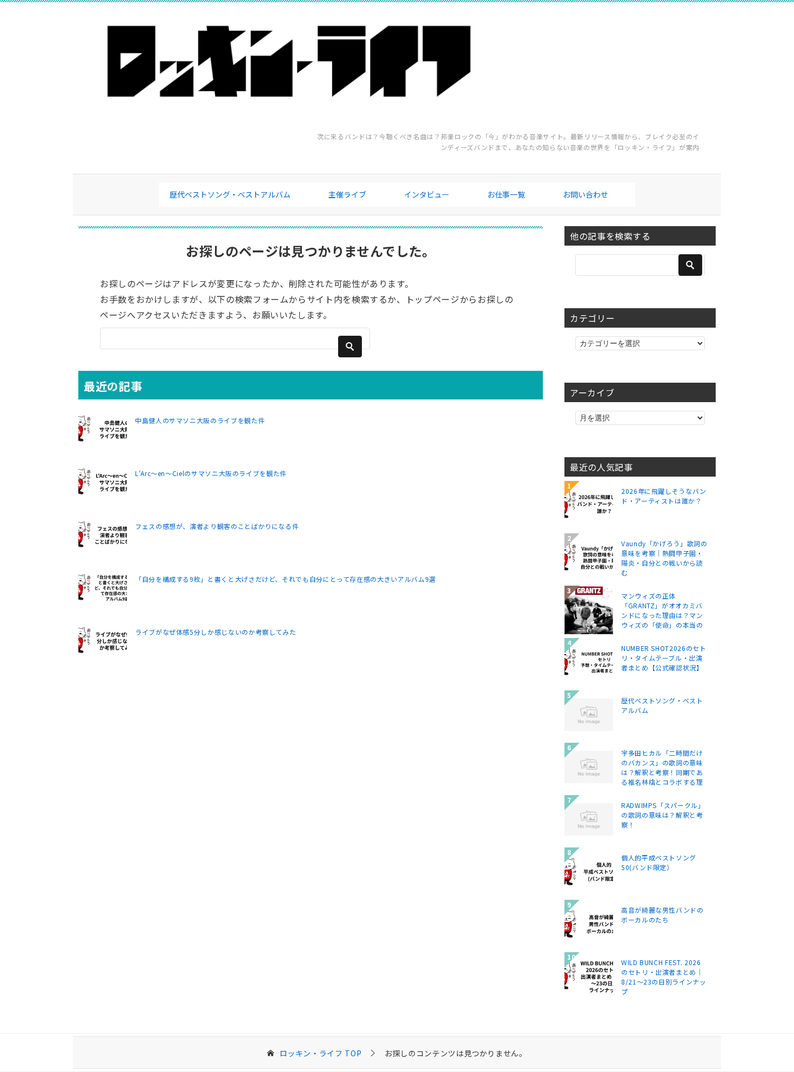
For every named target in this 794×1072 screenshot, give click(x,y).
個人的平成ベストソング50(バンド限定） (658, 862)
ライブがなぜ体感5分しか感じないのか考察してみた (215, 631)
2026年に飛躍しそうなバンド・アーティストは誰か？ (663, 495)
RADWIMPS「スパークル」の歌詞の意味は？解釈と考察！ (663, 814)
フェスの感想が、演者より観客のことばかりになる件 (217, 526)
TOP (321, 1053)
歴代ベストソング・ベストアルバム (230, 194)
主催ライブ (347, 194)
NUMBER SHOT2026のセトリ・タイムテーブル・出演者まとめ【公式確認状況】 (663, 657)
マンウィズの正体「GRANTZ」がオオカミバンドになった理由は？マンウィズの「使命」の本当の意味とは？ (662, 610)
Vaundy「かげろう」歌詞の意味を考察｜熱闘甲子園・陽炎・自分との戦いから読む (664, 557)
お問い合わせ (585, 194)
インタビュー (426, 194)
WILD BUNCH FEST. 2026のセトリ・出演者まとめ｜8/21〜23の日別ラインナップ (663, 976)
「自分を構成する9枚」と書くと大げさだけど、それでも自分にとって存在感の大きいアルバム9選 (285, 579)
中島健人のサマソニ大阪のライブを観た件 (200, 420)
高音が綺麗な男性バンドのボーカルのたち (662, 914)
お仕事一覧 (506, 194)
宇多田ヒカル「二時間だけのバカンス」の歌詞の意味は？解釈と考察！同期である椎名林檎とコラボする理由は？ (662, 767)
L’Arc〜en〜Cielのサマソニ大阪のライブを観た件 (211, 473)
